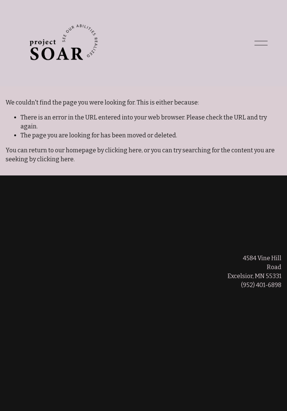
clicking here (123, 150)
